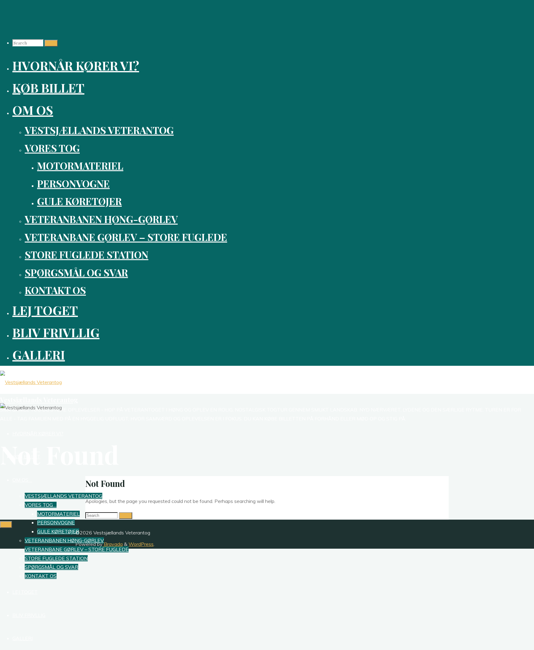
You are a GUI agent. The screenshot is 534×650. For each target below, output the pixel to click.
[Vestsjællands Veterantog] (31, 382)
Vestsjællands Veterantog (39, 399)
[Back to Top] (6, 524)
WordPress (141, 544)
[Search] (51, 43)
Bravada (113, 544)
